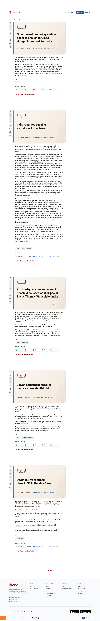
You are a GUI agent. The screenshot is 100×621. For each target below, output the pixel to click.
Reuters (17, 411)
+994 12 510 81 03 (13, 599)
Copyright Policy (82, 591)
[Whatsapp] (10, 611)
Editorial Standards (50, 593)
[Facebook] (14, 611)
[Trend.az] (14, 12)
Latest (31, 586)
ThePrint (18, 321)
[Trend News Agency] (13, 585)
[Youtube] (21, 611)
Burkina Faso (19, 538)
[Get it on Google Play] (85, 611)
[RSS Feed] (31, 611)
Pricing (63, 586)
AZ (86, 617)
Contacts (48, 591)
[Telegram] (24, 611)
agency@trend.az (13, 601)
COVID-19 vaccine (26, 248)
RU (89, 617)
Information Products (67, 588)
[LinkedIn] (28, 611)
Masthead (48, 588)
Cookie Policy (81, 593)
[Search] (59, 12)
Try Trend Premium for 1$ (25, 94)
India (17, 82)
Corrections (49, 595)
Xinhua (38, 506)
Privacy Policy (81, 588)
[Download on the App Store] (74, 611)
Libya (17, 437)
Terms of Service (82, 586)
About (47, 586)
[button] (10, 23)
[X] (17, 611)
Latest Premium (34, 588)
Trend (50, 59)
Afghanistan (25, 342)
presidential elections (27, 437)
